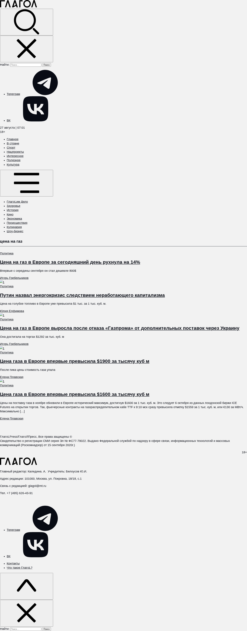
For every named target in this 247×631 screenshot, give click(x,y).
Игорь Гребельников (14, 278)
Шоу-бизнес (15, 231)
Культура (13, 164)
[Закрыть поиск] (26, 49)
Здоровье (13, 206)
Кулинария (14, 227)
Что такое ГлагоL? (19, 567)
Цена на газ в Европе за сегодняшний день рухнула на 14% (70, 262)
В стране (13, 143)
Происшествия (17, 223)
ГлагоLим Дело (17, 201)
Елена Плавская (11, 377)
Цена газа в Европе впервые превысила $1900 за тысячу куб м (74, 361)
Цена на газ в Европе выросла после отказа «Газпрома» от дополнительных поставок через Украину (119, 328)
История (12, 210)
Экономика (14, 218)
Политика (6, 253)
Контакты (13, 563)
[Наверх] (26, 586)
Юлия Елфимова (12, 311)
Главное (12, 139)
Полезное (13, 160)
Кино (10, 214)
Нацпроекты (15, 152)
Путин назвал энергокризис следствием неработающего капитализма (82, 295)
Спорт (11, 147)
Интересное (15, 156)
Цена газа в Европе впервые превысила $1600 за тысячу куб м (74, 394)
